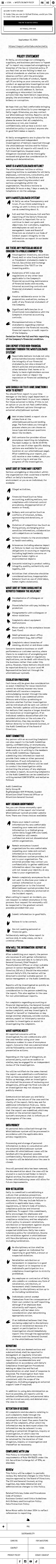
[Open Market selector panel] (53, 2)
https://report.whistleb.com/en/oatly (28, 46)
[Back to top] (3, 1526)
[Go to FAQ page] (42, 2)
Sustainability (28, 1534)
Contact (14, 1548)
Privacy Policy (14, 1555)
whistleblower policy (24, 3)
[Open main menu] (2, 2)
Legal (9, 3)
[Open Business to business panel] (48, 2)
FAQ (28, 1527)
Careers (14, 1541)
